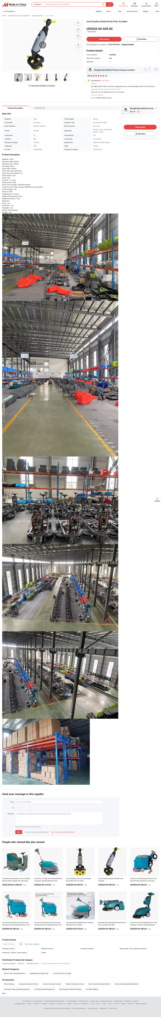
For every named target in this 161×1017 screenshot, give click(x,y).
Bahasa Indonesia (141, 1003)
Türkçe (123, 1003)
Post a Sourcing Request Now (63, 832)
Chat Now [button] (142, 39)
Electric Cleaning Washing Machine (126, 984)
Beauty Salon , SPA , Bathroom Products (133, 949)
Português (44, 1003)
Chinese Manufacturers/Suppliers (54, 1001)
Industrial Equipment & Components (19, 16)
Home (4, 16)
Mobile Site (128, 1001)
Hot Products (27, 1001)
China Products (37, 1001)
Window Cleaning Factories (75, 984)
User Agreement (92, 1008)
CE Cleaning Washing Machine (44, 989)
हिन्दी (110, 1003)
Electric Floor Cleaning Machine (14, 973)
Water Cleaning (9, 984)
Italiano (69, 1003)
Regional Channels (106, 1001)
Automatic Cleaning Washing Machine (17, 989)
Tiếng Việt (130, 1003)
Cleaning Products (8, 949)
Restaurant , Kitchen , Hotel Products (14, 953)
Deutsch (76, 1003)
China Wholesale (72, 1001)
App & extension (132, 11)
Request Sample (128, 44)
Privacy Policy (113, 1008)
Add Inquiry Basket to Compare (43, 85)
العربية (92, 1003)
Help (119, 11)
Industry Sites (95, 1001)
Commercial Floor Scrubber (62, 973)
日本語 (104, 1003)
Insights (136, 1001)
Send (18, 832)
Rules (157, 11)
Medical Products (47, 949)
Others (43, 953)
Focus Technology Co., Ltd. (66, 1008)
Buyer (109, 11)
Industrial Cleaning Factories (28, 984)
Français (52, 1003)
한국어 (98, 1003)
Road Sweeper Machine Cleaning (70, 989)
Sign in (156, 6)
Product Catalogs (33, 944)
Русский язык (61, 1003)
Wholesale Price (83, 1001)
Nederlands (84, 1003)
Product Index (118, 1001)
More (4, 993)
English (29, 1003)
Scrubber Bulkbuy (92, 989)
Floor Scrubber (49, 16)
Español (36, 1003)
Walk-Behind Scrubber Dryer (39, 973)
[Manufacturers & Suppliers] (14, 4)
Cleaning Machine (37, 16)
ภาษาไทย (116, 1003)
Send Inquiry (104, 39)
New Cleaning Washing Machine (99, 984)
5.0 (131, 112)
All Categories (9, 11)
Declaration (103, 1008)
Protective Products (87, 949)
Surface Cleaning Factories (52, 984)
